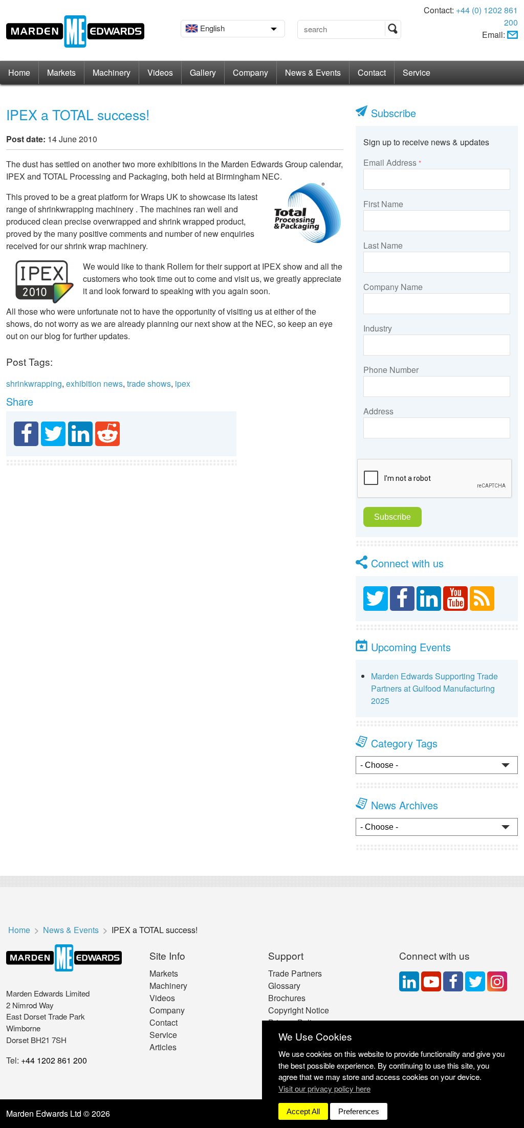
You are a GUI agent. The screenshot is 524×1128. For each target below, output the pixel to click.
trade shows (149, 383)
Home (19, 72)
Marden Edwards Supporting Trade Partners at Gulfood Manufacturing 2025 (434, 688)
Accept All (303, 1111)
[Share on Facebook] (26, 434)
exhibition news (94, 383)
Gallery (203, 72)
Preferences (358, 1111)
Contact (372, 72)
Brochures (286, 998)
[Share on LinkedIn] (80, 434)
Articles (163, 1047)
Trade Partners (295, 973)
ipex (182, 383)
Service (416, 72)
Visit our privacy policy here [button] (324, 1088)
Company (250, 72)
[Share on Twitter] (53, 434)
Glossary (284, 985)
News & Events (313, 72)
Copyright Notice (298, 1010)
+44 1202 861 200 (54, 1060)
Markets (61, 72)
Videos (160, 72)
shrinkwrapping (34, 383)
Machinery (111, 72)
